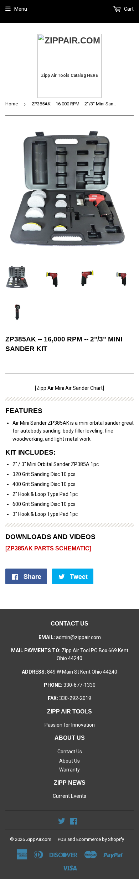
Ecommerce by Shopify (100, 839)
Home (11, 103)
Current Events (69, 796)
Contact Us (69, 751)
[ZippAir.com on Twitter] (61, 822)
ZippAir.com (38, 839)
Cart (128, 9)
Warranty (69, 770)
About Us (69, 761)
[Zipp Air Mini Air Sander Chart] (69, 388)
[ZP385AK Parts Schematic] (48, 548)
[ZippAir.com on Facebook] (73, 822)
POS (62, 839)
